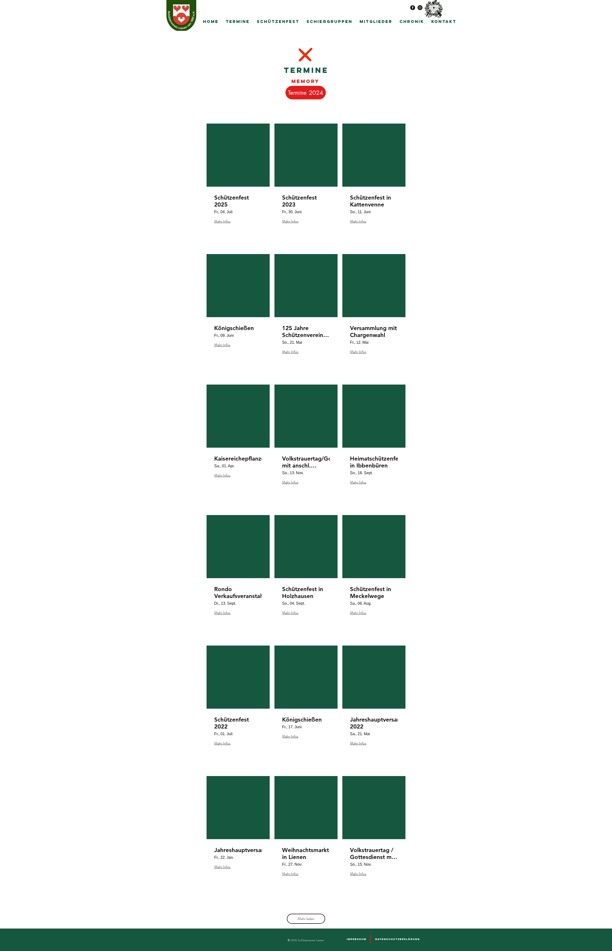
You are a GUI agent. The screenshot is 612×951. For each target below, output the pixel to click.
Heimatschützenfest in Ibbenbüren (374, 462)
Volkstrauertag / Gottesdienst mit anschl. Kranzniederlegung (374, 854)
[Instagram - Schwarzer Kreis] (420, 7)
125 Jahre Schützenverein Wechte (302, 332)
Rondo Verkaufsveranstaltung (238, 592)
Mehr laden (306, 918)
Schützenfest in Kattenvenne (370, 201)
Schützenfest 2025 (231, 201)
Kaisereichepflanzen (238, 458)
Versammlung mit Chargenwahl (373, 331)
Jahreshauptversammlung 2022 (374, 723)
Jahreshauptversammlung (238, 850)
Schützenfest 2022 (231, 723)
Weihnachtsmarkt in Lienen (305, 853)
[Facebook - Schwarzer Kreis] (412, 7)
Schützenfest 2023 (299, 201)
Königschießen (234, 328)
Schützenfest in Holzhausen (302, 592)
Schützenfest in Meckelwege (370, 592)
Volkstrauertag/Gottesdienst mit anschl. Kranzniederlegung (306, 462)
